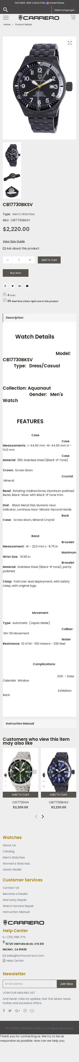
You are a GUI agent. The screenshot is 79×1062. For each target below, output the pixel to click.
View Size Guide (14, 241)
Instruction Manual (16, 912)
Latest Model (12, 869)
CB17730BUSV (58, 802)
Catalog (8, 851)
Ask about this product (22, 248)
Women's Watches (16, 863)
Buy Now (15, 273)
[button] (43, 816)
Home (7, 24)
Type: (7, 214)
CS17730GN (20, 802)
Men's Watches (23, 214)
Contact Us (11, 888)
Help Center (15, 960)
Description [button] (14, 318)
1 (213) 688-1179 (15, 937)
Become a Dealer (15, 894)
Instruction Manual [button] (20, 723)
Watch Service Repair (18, 906)
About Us (9, 845)
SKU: (6, 220)
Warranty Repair (15, 900)
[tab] (39, 317)
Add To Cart (49, 260)
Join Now (66, 984)
